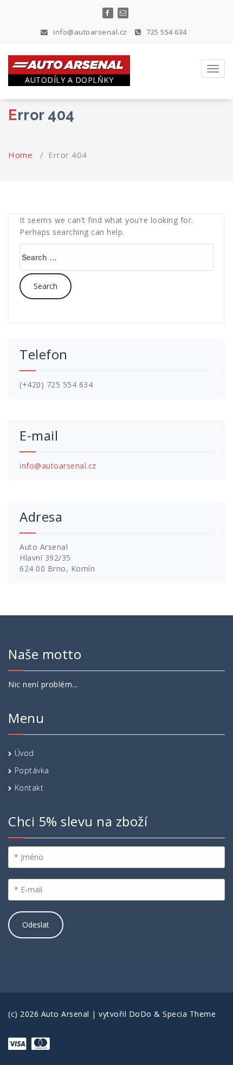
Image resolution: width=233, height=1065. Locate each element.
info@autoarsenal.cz (89, 32)
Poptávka (32, 770)
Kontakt (29, 788)
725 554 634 (166, 32)
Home (20, 154)
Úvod (24, 753)
